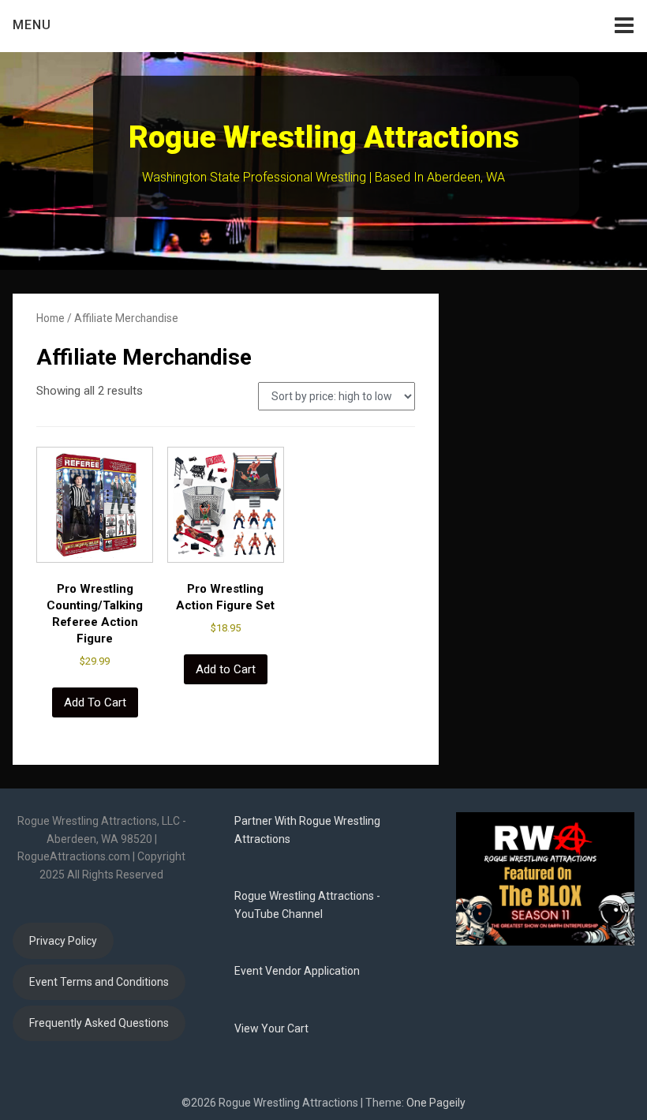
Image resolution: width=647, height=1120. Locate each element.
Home (50, 318)
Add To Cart (95, 702)
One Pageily (436, 1102)
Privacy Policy (63, 941)
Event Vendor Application (297, 971)
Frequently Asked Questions (99, 1023)
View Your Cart (271, 1028)
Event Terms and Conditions (99, 982)
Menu (32, 24)
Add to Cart (226, 669)
